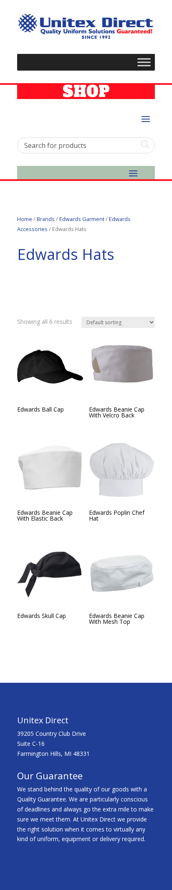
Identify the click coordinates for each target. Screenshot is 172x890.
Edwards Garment (81, 219)
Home (24, 219)
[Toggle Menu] (144, 62)
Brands (46, 219)
